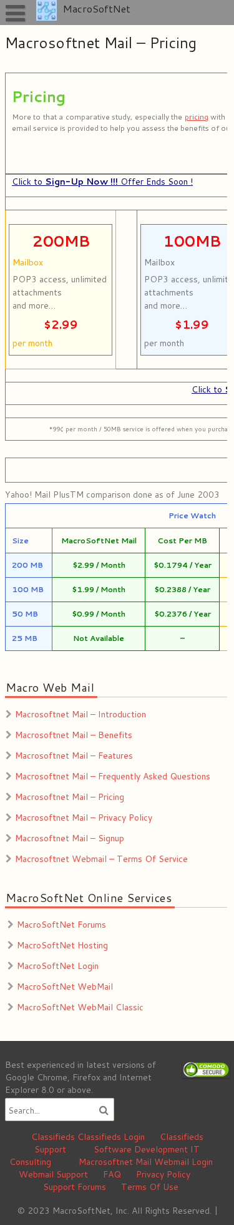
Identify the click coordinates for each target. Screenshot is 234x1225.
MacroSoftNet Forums (61, 924)
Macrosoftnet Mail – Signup (69, 838)
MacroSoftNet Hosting (62, 945)
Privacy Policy (163, 1174)
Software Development (141, 1149)
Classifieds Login (111, 1136)
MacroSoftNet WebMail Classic (80, 1007)
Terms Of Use (149, 1187)
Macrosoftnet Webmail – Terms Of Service (101, 859)
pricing (196, 116)
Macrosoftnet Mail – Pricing (69, 797)
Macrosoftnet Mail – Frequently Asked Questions (112, 776)
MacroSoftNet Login (58, 966)
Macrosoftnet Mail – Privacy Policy (83, 817)
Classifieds (53, 1136)
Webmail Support (53, 1174)
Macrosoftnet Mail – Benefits (73, 735)
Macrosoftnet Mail (115, 1162)
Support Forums (74, 1187)
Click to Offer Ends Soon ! (102, 181)
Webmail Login (183, 1162)
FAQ (112, 1174)
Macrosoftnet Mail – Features (74, 755)
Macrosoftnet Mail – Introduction (80, 714)
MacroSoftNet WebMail (65, 986)
